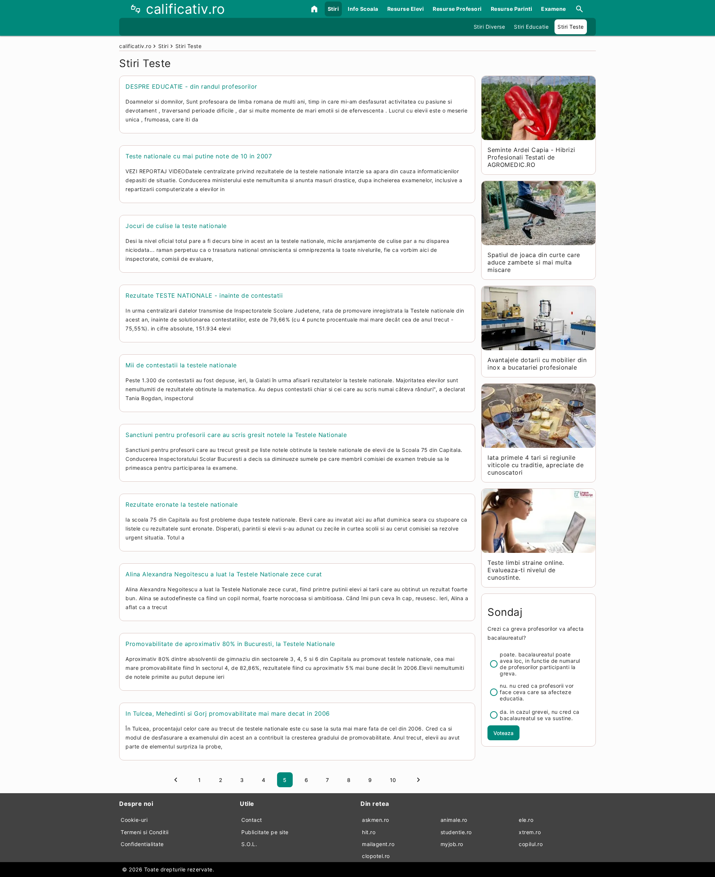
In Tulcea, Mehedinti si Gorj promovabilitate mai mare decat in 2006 (227, 713)
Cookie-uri (134, 820)
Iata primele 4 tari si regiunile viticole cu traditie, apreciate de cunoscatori (535, 465)
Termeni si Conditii (145, 832)
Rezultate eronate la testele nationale (181, 504)
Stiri (333, 9)
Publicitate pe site (265, 832)
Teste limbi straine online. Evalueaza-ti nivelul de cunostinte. (525, 570)
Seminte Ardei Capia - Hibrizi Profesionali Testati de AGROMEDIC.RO (531, 157)
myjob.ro (452, 844)
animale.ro (454, 820)
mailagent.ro (378, 844)
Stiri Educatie (531, 26)
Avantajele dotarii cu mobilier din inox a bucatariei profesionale (537, 363)
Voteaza (503, 733)
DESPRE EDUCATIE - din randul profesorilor (191, 86)
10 (393, 780)
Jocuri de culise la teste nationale (176, 225)
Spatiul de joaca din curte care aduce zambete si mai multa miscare (533, 262)
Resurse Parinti (512, 9)
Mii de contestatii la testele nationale (181, 365)
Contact (251, 820)
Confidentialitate (142, 844)
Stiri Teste (570, 26)
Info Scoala (363, 9)
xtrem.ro (530, 832)
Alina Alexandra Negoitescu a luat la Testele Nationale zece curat (223, 574)
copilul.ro (531, 844)
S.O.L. (249, 844)
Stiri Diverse (489, 26)
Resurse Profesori (457, 9)
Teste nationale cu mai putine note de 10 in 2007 (198, 156)
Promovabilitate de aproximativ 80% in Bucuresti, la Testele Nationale (230, 644)
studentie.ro (456, 832)
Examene (553, 9)
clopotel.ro (376, 856)
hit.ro (368, 832)
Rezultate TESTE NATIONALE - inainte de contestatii (204, 295)
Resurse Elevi (405, 9)
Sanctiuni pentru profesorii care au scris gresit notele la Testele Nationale (236, 434)
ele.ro (526, 820)
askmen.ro (375, 820)
